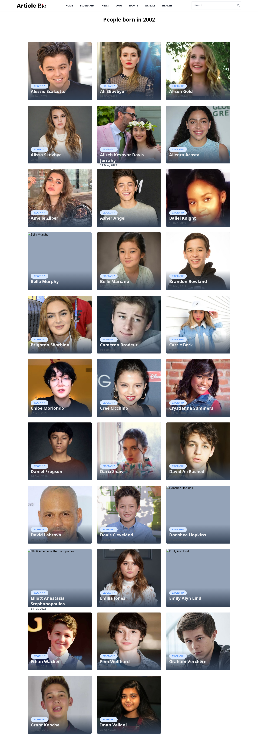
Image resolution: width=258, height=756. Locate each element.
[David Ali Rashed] (198, 451)
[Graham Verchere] (198, 641)
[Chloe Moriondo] (60, 388)
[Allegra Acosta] (198, 134)
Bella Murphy (45, 281)
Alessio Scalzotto (48, 91)
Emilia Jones (112, 598)
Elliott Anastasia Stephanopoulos (48, 601)
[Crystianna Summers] (198, 388)
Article (150, 5)
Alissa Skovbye (46, 155)
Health (167, 5)
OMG (119, 5)
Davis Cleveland (116, 535)
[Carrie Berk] (198, 325)
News (105, 5)
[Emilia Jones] (129, 578)
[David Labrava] (60, 515)
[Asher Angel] (129, 198)
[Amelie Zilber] (60, 198)
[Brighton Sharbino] (60, 325)
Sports (133, 5)
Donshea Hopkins (187, 535)
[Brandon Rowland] (198, 261)
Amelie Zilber (44, 218)
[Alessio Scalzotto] (60, 71)
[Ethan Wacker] (60, 641)
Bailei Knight (182, 218)
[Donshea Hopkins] (198, 515)
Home (69, 5)
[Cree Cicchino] (129, 388)
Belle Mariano (114, 281)
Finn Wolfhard (115, 661)
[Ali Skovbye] (129, 71)
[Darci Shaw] (129, 451)
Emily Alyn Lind (185, 598)
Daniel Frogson (46, 471)
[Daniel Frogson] (60, 451)
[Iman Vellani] (129, 705)
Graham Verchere (187, 661)
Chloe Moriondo (47, 408)
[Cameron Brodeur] (129, 325)
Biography (87, 5)
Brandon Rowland (188, 281)
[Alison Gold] (198, 71)
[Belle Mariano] (129, 261)
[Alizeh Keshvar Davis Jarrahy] (129, 134)
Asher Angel (112, 218)
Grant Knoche (45, 725)
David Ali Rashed (186, 471)
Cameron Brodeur (119, 345)
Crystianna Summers (191, 408)
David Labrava (46, 535)
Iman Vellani (113, 725)
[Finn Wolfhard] (129, 641)
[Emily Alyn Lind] (198, 578)
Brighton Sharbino (50, 345)
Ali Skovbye (112, 91)
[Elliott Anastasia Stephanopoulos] (60, 578)
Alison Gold (181, 91)
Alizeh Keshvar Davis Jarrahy (122, 157)
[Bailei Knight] (198, 198)
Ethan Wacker (45, 661)
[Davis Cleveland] (129, 515)
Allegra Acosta (184, 155)
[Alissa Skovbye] (60, 134)
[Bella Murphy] (60, 261)
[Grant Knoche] (60, 705)
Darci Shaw (112, 471)
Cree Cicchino (114, 408)
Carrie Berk (181, 345)
